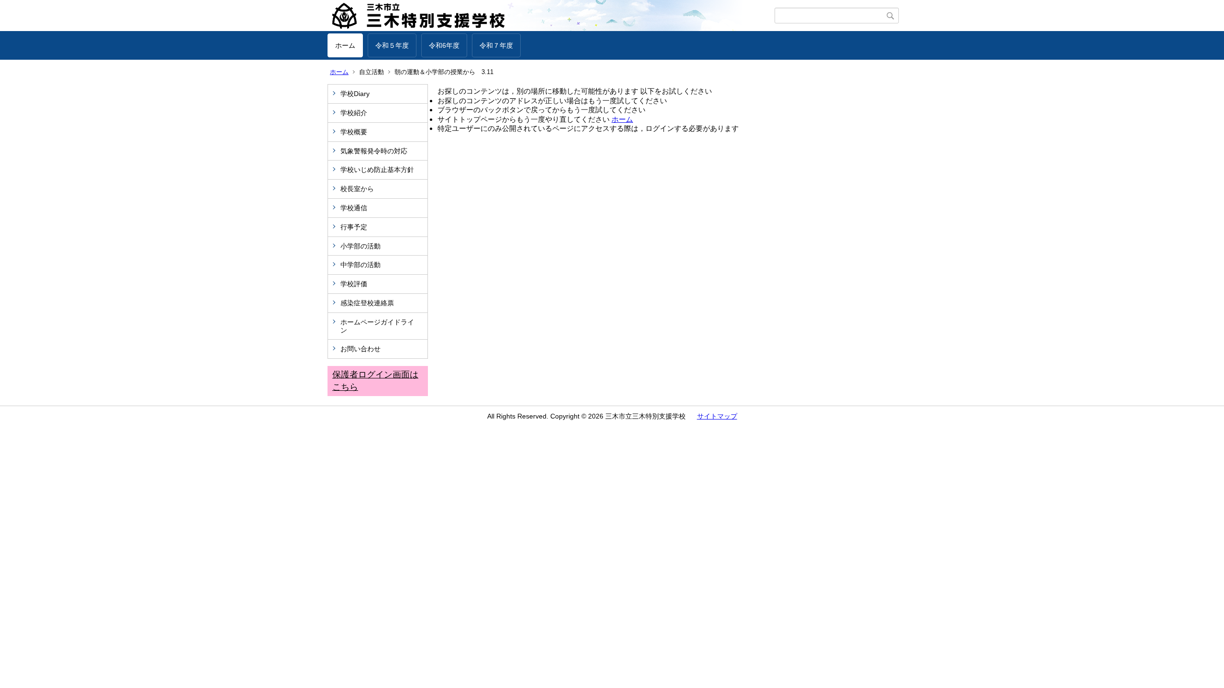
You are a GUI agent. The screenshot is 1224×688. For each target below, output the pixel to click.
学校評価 (353, 284)
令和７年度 (496, 45)
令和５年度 (392, 45)
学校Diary (355, 93)
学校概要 (353, 132)
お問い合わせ (360, 349)
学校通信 (353, 208)
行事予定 (357, 227)
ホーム (345, 45)
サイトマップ (717, 416)
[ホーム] (551, 15)
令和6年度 (444, 45)
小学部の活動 (360, 246)
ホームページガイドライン (377, 326)
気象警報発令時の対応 (373, 151)
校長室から (357, 189)
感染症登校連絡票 (367, 303)
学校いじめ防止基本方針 (377, 169)
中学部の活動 (360, 265)
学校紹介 (353, 113)
